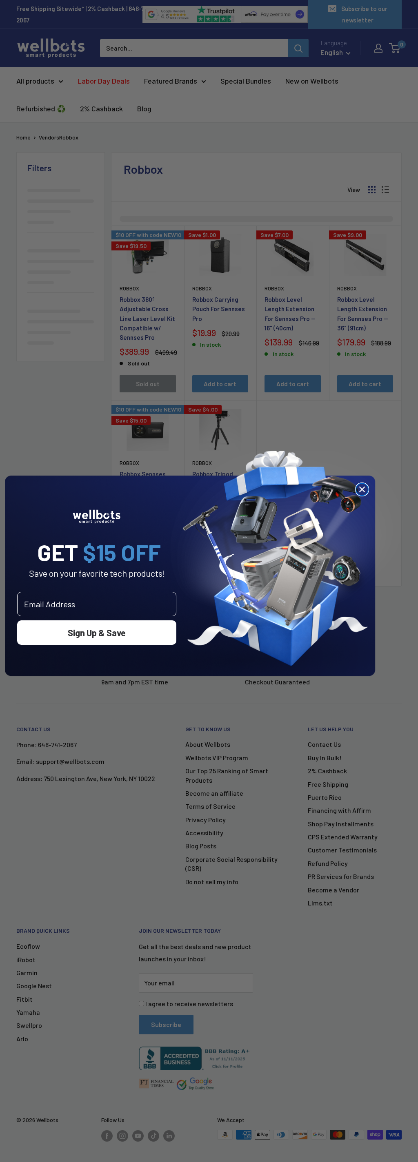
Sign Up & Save (97, 632)
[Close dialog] (362, 489)
